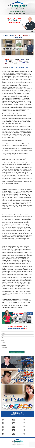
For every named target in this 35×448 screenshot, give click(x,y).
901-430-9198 (14, 20)
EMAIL (2, 340)
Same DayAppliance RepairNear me (27, 360)
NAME (2, 331)
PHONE (2, 335)
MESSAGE (3, 345)
